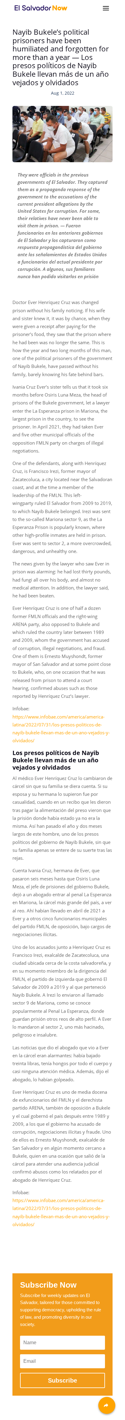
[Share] (106, 1405)
